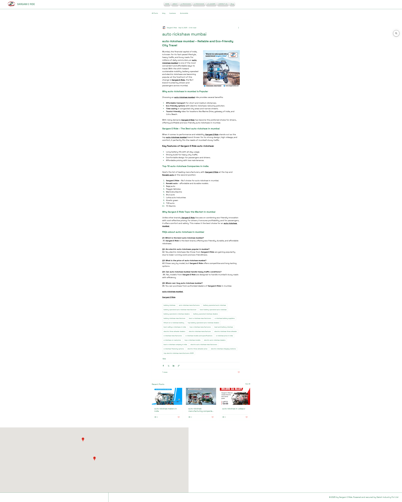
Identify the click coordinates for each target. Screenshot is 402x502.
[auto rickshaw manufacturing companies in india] (201, 396)
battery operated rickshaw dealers (205, 314)
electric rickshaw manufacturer (200, 331)
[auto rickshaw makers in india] (167, 396)
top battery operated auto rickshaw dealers (203, 323)
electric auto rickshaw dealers (214, 340)
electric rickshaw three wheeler (225, 331)
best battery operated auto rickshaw (213, 310)
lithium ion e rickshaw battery (174, 323)
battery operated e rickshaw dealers (177, 314)
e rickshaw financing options (174, 349)
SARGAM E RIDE (26, 4)
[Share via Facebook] (163, 366)
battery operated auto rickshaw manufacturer (180, 310)
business (172, 13)
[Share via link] (179, 366)
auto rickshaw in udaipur (233, 408)
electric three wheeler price (197, 349)
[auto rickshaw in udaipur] (235, 396)
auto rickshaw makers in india (165, 409)
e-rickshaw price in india (224, 336)
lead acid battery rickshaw (223, 327)
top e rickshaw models (192, 340)
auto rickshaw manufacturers (189, 305)
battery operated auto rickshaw (214, 305)
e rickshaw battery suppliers (225, 318)
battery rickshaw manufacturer (174, 318)
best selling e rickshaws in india (175, 327)
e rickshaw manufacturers (173, 336)
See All (247, 384)
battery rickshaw (169, 305)
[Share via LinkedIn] (174, 366)
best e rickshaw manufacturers (200, 318)
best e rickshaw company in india (175, 344)
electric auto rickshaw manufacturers (204, 344)
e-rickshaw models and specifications (199, 336)
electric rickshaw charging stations (223, 349)
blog (163, 13)
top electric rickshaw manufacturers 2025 (179, 353)
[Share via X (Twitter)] (168, 366)
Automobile (184, 13)
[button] (396, 33)
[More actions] (238, 27)
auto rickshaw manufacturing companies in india (200, 409)
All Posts (155, 13)
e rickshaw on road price (172, 340)
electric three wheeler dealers (174, 331)
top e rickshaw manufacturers (200, 327)
